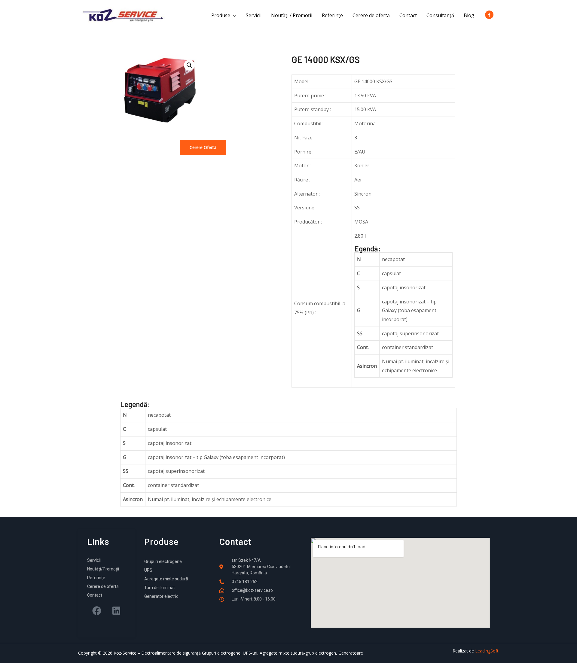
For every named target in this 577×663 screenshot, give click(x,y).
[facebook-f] (490, 15)
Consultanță (440, 15)
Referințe (332, 15)
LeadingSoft (487, 651)
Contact (408, 15)
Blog (469, 15)
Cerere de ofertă (371, 15)
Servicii (253, 15)
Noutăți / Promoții (291, 15)
